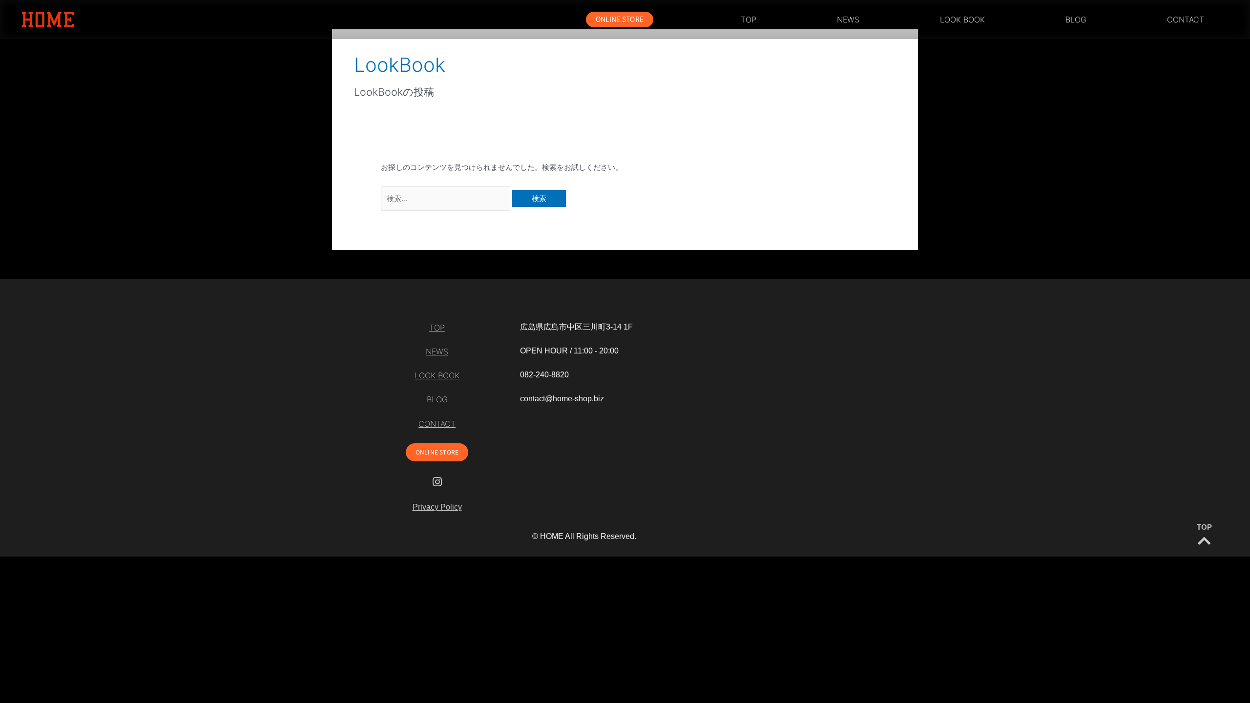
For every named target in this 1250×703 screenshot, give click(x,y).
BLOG (1075, 19)
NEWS (848, 19)
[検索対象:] (446, 198)
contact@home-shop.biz (562, 398)
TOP (748, 19)
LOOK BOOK (962, 19)
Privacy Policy (437, 507)
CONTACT (1185, 19)
